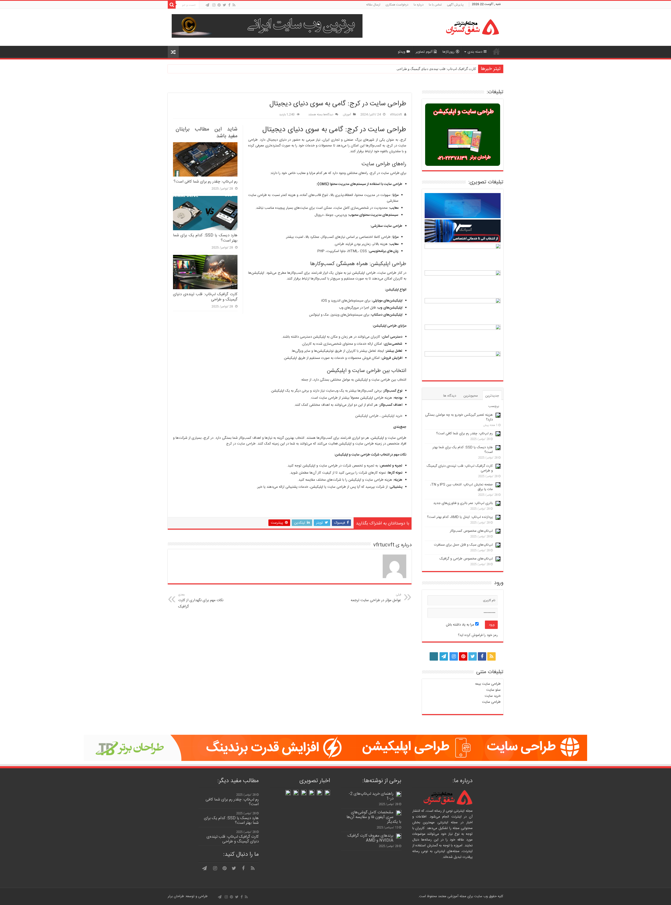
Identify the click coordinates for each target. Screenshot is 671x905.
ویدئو (401, 52)
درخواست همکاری (397, 4)
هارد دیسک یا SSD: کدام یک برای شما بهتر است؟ (205, 238)
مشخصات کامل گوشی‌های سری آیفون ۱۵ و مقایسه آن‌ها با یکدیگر (374, 817)
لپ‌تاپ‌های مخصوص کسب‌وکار (471, 531)
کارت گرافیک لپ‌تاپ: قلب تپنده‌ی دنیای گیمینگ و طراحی (436, 69)
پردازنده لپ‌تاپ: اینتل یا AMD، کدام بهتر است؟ (460, 517)
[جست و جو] (172, 5)
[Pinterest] (219, 5)
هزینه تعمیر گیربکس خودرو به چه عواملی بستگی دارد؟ (459, 417)
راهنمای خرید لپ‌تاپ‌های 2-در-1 (371, 796)
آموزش (347, 114)
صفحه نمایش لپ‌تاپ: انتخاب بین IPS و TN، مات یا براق (461, 487)
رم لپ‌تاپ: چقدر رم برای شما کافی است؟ (205, 181)
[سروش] (202, 5)
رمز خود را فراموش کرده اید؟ (478, 635)
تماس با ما (435, 4)
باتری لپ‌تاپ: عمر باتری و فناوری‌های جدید (463, 503)
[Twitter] (224, 5)
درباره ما (419, 4)
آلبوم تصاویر (424, 52)
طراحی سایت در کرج (241, 444)
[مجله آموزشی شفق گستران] (466, 27)
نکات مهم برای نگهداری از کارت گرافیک (200, 601)
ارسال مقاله (373, 4)
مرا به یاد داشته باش (460, 625)
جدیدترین (492, 396)
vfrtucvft (396, 114)
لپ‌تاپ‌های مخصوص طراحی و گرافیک (466, 559)
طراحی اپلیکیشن (366, 416)
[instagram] (214, 5)
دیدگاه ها (449, 396)
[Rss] (234, 5)
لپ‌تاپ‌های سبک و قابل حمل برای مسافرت (463, 545)
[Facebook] (229, 5)
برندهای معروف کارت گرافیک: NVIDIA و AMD (370, 838)
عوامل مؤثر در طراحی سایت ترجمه (376, 598)
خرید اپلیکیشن (392, 416)
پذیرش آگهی (455, 4)
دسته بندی (475, 52)
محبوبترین (470, 396)
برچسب (493, 406)
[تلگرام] (207, 5)
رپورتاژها (448, 52)
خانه (496, 51)
